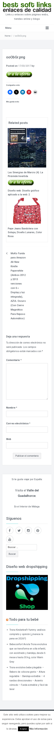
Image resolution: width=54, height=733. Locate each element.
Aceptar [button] (23, 729)
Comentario (14, 360)
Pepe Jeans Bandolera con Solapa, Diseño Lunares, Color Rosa (25, 232)
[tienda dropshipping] (27, 592)
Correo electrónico (18, 423)
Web (8, 439)
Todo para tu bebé (24, 619)
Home (8, 36)
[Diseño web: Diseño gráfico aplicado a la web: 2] (21, 182)
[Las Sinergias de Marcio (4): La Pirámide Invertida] (27, 147)
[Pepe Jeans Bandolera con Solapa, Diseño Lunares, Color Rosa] (27, 210)
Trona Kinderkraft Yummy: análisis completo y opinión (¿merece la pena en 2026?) (27, 634)
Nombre (11, 407)
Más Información (38, 728)
